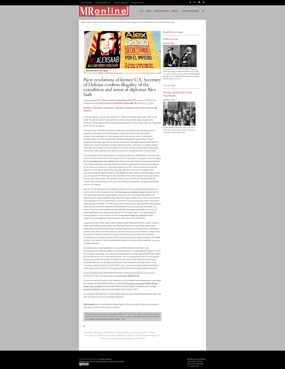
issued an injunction (91, 289)
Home (141, 11)
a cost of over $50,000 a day (127, 276)
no (128, 192)
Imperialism (97, 108)
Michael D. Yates (169, 100)
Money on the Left (138, 3)
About (149, 11)
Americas (129, 108)
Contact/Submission (162, 11)
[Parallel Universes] (180, 56)
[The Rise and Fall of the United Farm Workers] (179, 114)
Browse (174, 11)
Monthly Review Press (102, 3)
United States (139, 108)
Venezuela (150, 108)
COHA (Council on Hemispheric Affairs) (114, 103)
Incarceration (108, 108)
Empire (88, 108)
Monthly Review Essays (173, 32)
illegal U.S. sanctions (139, 215)
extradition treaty (137, 192)
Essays (190, 11)
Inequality (119, 108)
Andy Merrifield (168, 43)
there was (123, 192)
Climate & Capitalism (121, 3)
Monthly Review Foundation (196, 359)
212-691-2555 (194, 366)
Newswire (87, 110)
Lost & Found (169, 85)
